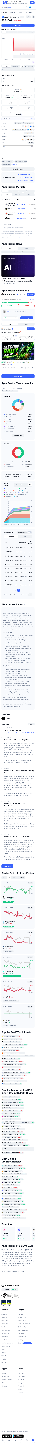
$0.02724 (13, 1102)
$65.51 (14, 1129)
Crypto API (4, 1336)
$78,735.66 (13, 1171)
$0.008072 (13, 1131)
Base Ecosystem (6, 164)
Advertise (4, 1317)
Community (21, 1376)
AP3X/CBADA (21, 213)
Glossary (4, 1386)
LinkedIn (20, 1392)
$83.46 (13, 1193)
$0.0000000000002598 (19, 1149)
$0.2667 (11, 1116)
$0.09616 (15, 1140)
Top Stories (4, 1327)
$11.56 (12, 1198)
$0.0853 (14, 1134)
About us (21, 1314)
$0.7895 (13, 1190)
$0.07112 (13, 1110)
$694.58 (12, 1097)
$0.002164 (13, 1165)
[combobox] (18, 69)
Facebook (21, 1386)
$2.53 (15, 1209)
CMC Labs (4, 1320)
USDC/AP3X (21, 204)
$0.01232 (14, 1168)
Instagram (21, 1383)
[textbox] (20, 313)
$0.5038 (14, 1108)
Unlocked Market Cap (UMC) (11, 474)
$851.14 (12, 1185)
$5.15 (12, 1215)
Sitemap (3, 1362)
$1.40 (11, 1176)
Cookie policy (22, 1327)
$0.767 (12, 1113)
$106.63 (12, 1182)
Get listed (4, 1373)
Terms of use (22, 1317)
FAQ (2, 1383)
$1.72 (14, 1105)
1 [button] (18, 590)
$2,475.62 (13, 1179)
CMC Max (4, 1323)
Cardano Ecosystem (7, 161)
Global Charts (5, 1346)
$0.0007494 (16, 1145)
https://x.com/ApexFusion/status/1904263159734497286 (19, 733)
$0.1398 (12, 1126)
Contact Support (6, 1379)
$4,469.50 (14, 1201)
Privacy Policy (22, 1320)
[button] (15, 590)
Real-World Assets (7, 1343)
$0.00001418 (15, 1142)
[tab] (22, 66)
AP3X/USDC (21, 218)
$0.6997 (12, 1099)
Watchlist (4, 1356)
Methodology (22, 1336)
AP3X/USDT (21, 209)
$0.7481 (11, 1207)
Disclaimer (21, 1333)
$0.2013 (12, 1137)
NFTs (3, 1349)
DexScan (4, 1340)
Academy (4, 1314)
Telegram (21, 1379)
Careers (20, 1343)
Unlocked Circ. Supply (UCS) (11, 476)
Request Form (5, 1376)
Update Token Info (25, 174)
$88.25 (19, 1122)
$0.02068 (15, 1174)
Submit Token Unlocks (26, 177)
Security (20, 1340)
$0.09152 (10, 1187)
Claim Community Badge (26, 180)
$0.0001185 (13, 1152)
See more (32, 299)
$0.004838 (14, 1204)
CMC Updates (5, 1330)
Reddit (20, 1389)
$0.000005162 (15, 1218)
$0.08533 (14, 1212)
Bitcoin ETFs (5, 1333)
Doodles (3, 1359)
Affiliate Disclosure (22, 237)
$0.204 (12, 1196)
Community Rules (23, 1330)
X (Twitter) (21, 1373)
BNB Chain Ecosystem (21, 161)
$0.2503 (12, 1119)
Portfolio (3, 1352)
